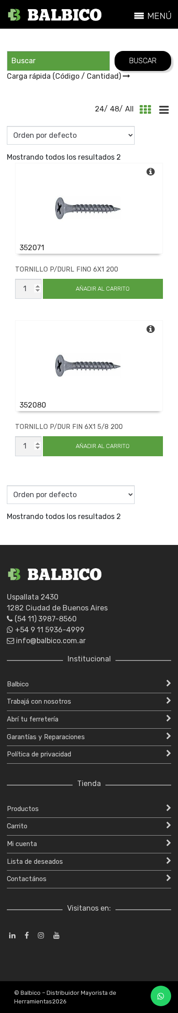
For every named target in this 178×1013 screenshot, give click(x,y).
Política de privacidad (39, 754)
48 (114, 109)
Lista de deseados (35, 862)
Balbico (18, 684)
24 (99, 109)
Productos (23, 809)
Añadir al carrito (103, 288)
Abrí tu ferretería (32, 719)
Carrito (17, 826)
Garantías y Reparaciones (46, 737)
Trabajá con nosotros (39, 702)
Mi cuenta (22, 844)
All (129, 109)
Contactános (27, 879)
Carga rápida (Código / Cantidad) (65, 76)
